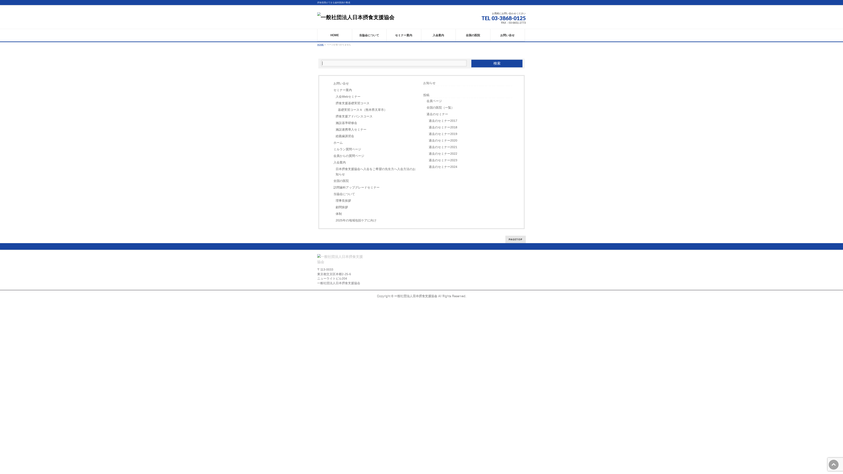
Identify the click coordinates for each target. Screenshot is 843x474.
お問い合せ (341, 83)
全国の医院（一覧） (440, 107)
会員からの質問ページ (348, 156)
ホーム (338, 142)
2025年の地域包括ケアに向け (356, 220)
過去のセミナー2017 (443, 120)
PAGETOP (515, 239)
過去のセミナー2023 (443, 160)
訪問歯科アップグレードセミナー (356, 187)
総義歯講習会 (345, 136)
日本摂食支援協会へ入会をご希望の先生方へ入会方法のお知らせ (376, 171)
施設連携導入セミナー (351, 129)
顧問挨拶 (342, 207)
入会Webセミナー (348, 96)
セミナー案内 (342, 90)
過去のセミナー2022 (443, 153)
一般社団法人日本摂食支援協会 (415, 296)
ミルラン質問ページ (347, 149)
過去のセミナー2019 (443, 134)
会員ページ (434, 101)
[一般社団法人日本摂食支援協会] (355, 17)
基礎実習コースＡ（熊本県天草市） (362, 109)
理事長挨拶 (343, 200)
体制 (339, 213)
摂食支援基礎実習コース (352, 103)
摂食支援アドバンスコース (354, 116)
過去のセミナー (437, 114)
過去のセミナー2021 (443, 147)
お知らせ (429, 83)
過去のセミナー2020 (443, 140)
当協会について (344, 194)
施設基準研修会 (346, 123)
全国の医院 (341, 181)
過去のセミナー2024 (443, 167)
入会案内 (339, 162)
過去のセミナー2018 (443, 127)
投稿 (426, 95)
